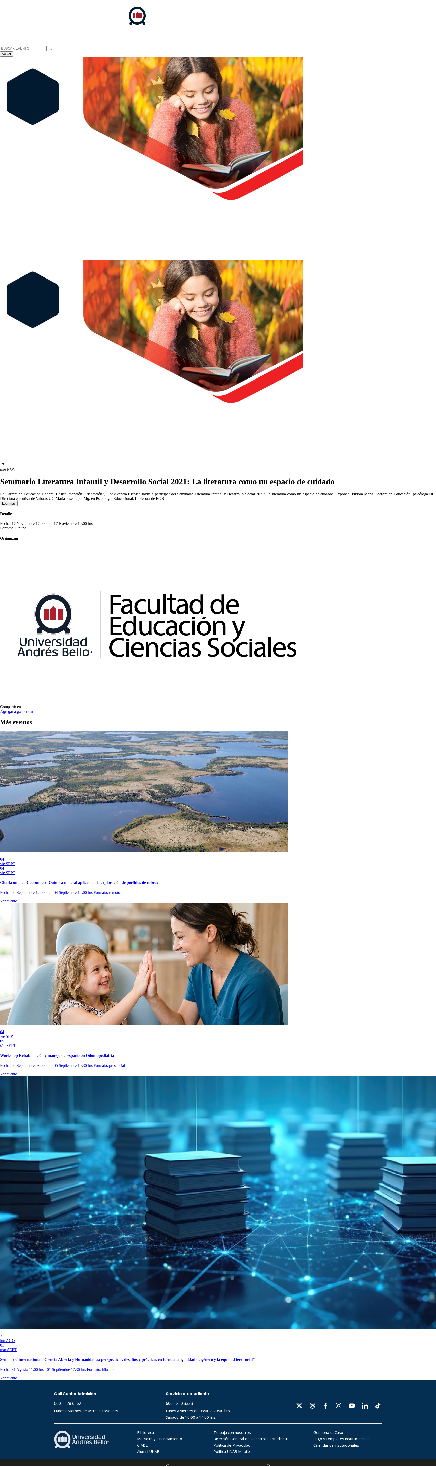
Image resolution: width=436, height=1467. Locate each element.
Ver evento (8, 901)
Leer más (9, 503)
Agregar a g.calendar (16, 711)
